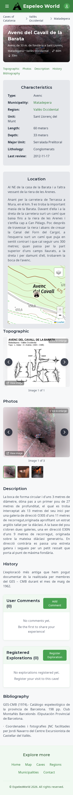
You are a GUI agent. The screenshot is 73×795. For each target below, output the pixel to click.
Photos (27, 68)
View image (16, 383)
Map (28, 764)
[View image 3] (37, 472)
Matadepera (62, 18)
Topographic (11, 68)
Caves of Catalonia (9, 18)
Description (41, 68)
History (57, 68)
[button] (36, 295)
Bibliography (11, 73)
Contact (49, 772)
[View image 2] (23, 472)
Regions (56, 764)
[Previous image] (8, 362)
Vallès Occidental (36, 18)
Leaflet (60, 322)
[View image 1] (9, 472)
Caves (40, 764)
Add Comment (54, 603)
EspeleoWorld (21, 787)
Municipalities (28, 772)
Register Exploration (54, 655)
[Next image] (64, 362)
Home (15, 764)
